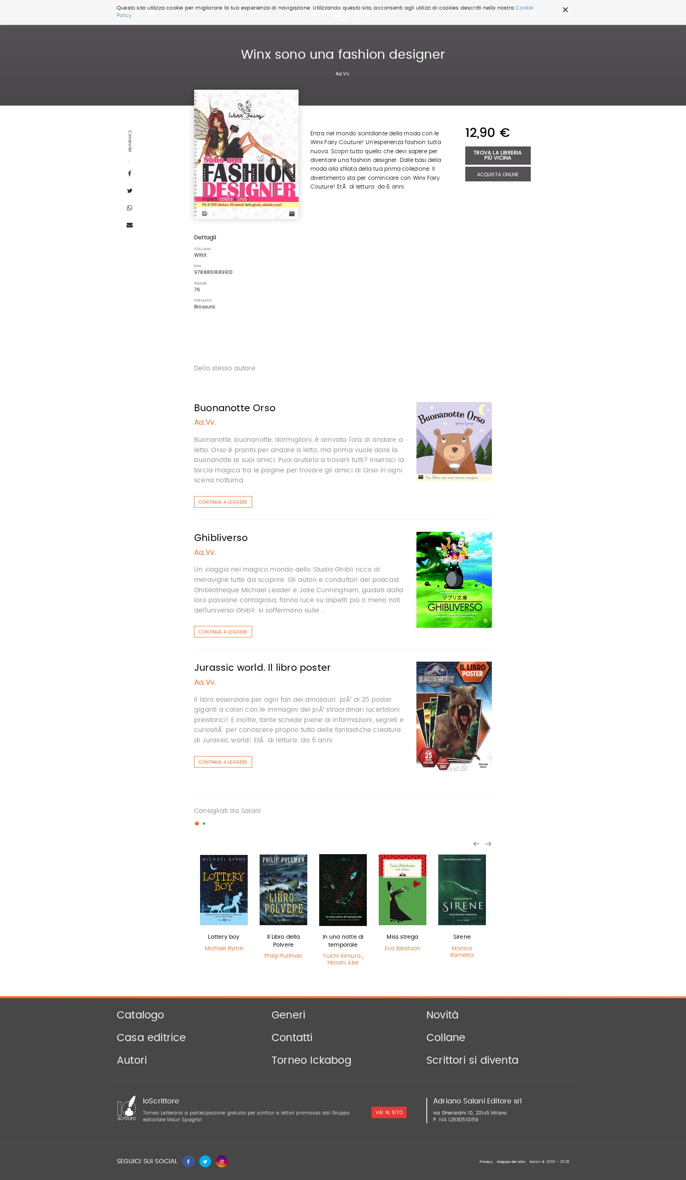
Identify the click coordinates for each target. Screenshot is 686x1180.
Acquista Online (498, 174)
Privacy (486, 1162)
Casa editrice (151, 1038)
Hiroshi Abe (343, 963)
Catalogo (140, 1015)
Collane (445, 1038)
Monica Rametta (462, 952)
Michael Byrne (224, 948)
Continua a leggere (223, 502)
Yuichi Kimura (341, 956)
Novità (442, 1015)
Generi (288, 1015)
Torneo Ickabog (311, 1060)
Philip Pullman (283, 956)
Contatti (292, 1038)
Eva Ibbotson (402, 948)
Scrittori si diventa (472, 1060)
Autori (132, 1060)
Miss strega (402, 937)
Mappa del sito (511, 1162)
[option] (224, 904)
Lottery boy (223, 937)
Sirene (462, 937)
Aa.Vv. (343, 73)
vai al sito (389, 1112)
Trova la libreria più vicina (498, 155)
